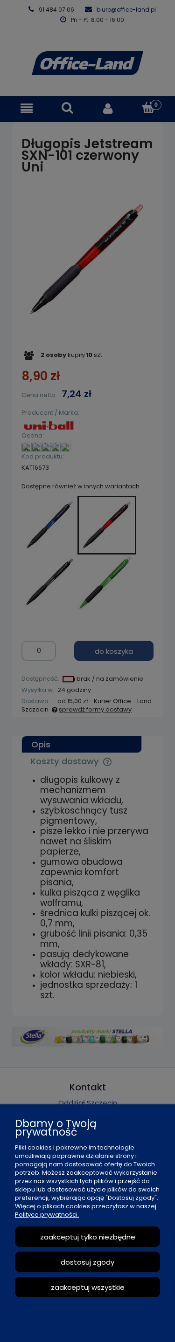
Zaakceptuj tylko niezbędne (87, 1237)
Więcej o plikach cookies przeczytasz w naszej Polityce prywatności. (85, 1210)
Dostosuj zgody (87, 1262)
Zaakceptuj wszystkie (88, 1287)
